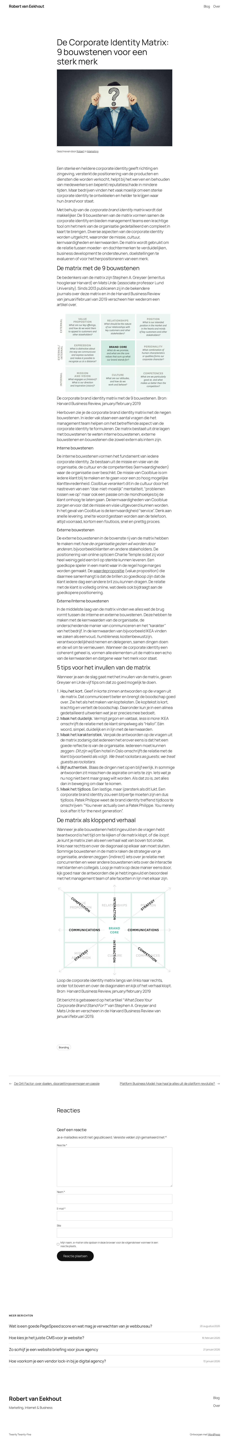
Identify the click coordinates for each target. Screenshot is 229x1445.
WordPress (214, 1434)
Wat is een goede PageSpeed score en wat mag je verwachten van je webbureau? (80, 1326)
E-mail (61, 1208)
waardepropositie (108, 570)
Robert (80, 151)
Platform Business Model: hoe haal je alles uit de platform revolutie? (167, 1083)
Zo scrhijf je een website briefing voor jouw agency (53, 1349)
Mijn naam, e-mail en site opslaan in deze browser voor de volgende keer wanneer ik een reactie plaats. (109, 1244)
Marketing (92, 151)
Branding (64, 1047)
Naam (61, 1191)
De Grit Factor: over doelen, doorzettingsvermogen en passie (56, 1083)
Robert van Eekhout (26, 6)
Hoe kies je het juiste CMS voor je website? (46, 1338)
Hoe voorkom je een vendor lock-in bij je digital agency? (57, 1361)
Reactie (62, 1145)
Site (59, 1225)
